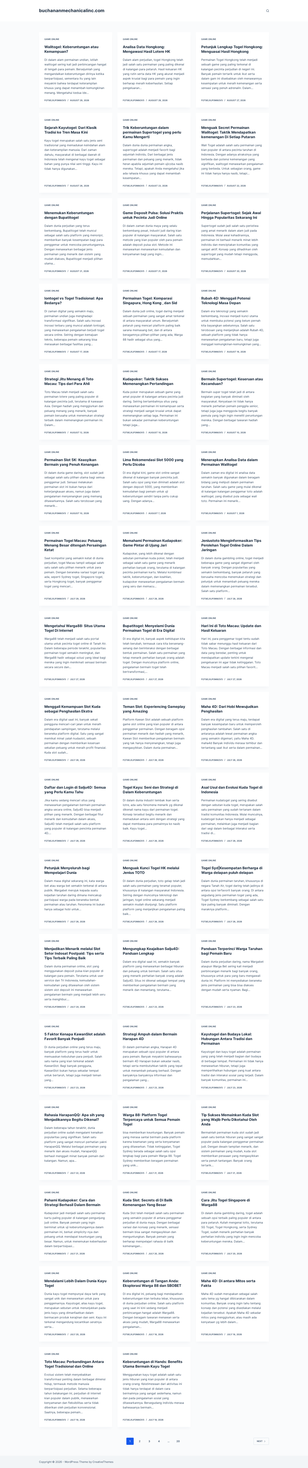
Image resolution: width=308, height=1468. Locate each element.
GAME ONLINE (51, 39)
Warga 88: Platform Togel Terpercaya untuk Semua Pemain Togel (151, 1119)
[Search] (267, 10)
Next (260, 1441)
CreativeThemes (103, 1462)
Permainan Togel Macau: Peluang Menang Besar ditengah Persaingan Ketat (75, 545)
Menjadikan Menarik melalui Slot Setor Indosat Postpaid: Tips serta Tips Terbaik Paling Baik (74, 953)
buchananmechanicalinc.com (71, 10)
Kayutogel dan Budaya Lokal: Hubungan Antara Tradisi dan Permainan (226, 1039)
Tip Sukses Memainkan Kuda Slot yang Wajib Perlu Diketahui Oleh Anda (230, 1119)
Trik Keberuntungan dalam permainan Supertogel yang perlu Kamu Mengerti (152, 132)
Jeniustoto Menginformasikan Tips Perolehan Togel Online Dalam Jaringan (231, 545)
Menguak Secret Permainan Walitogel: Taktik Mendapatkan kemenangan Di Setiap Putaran (228, 132)
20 (178, 1441)
